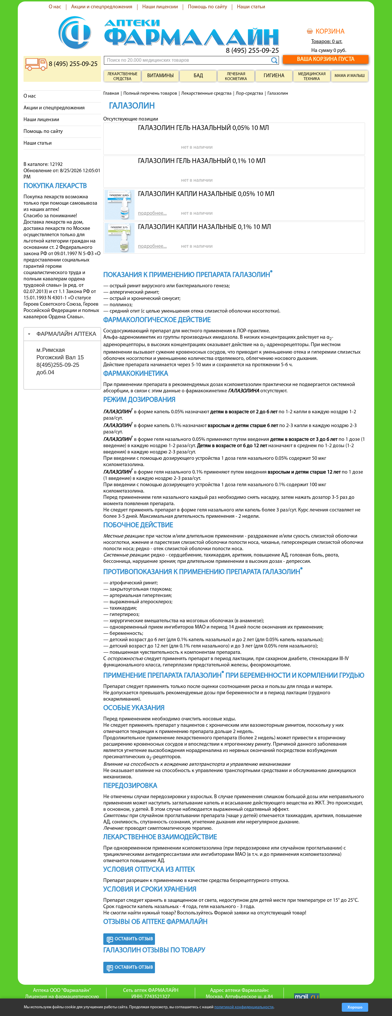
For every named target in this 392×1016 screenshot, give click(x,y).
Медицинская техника (312, 76)
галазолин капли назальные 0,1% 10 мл (204, 227)
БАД (198, 76)
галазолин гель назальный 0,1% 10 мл (201, 161)
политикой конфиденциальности (243, 1007)
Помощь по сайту (207, 7)
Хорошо (355, 1007)
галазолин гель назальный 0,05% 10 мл (203, 128)
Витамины (160, 76)
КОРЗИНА (330, 31)
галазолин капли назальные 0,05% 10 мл (206, 194)
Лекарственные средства (122, 76)
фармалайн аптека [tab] (66, 334)
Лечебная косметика (236, 76)
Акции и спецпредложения (101, 7)
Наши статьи (251, 7)
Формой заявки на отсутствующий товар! (260, 913)
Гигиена (274, 76)
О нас (55, 7)
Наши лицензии (160, 7)
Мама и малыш (350, 76)
